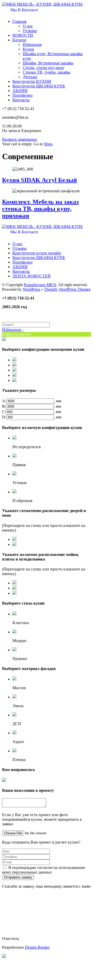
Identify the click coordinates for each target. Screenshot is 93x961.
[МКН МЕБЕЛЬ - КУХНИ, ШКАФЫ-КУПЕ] (42, 4)
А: (4, 401)
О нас (28, 26)
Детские (30, 77)
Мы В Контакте (23, 10)
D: (4, 417)
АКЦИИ (20, 90)
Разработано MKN (40, 285)
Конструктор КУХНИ (31, 81)
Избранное (32, 44)
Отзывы (30, 30)
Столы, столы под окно (43, 67)
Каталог (19, 40)
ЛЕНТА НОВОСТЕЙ (31, 276)
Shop (48, 144)
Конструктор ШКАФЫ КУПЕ (38, 86)
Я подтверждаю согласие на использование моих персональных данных (43, 869)
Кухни (28, 49)
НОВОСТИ (22, 35)
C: (4, 411)
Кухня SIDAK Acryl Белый (39, 180)
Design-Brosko (37, 947)
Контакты (21, 100)
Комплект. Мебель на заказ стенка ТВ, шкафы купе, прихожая (40, 208)
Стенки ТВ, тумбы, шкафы (46, 72)
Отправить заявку (18, 877)
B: (4, 406)
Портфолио (22, 95)
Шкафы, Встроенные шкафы (48, 63)
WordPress (31, 289)
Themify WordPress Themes (67, 289)
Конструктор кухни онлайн (36, 253)
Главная (19, 21)
